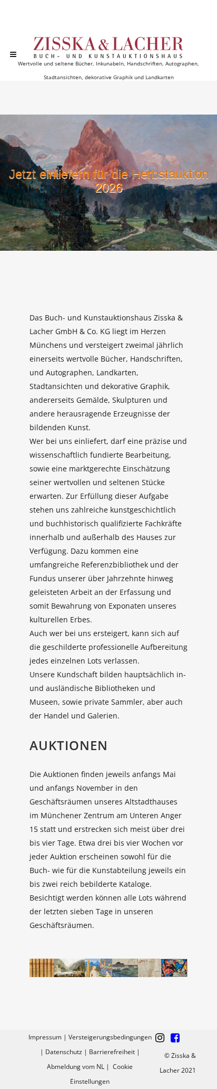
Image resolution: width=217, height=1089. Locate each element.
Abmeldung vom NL (75, 1066)
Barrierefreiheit (112, 1051)
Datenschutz (63, 1051)
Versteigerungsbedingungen (110, 1037)
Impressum (45, 1037)
